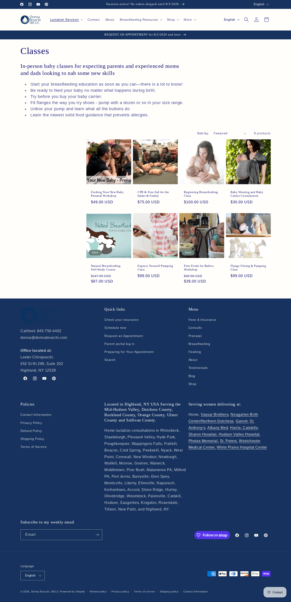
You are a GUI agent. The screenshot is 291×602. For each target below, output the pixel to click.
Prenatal (195, 336)
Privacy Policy (31, 423)
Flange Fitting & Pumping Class (248, 267)
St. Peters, (229, 441)
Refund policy (98, 591)
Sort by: (203, 133)
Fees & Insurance (202, 319)
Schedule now (115, 327)
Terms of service (144, 591)
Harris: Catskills (244, 428)
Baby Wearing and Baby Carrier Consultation (247, 194)
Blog (191, 376)
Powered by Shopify (72, 591)
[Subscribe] (97, 534)
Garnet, (242, 421)
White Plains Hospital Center (242, 447)
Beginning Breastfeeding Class (201, 194)
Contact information (195, 591)
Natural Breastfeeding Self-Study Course (106, 267)
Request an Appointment (123, 336)
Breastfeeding (199, 344)
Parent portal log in (119, 344)
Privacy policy (120, 591)
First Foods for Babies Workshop (199, 267)
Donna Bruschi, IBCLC (45, 591)
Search (109, 360)
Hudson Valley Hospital (239, 434)
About (193, 360)
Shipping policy (169, 591)
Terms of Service (33, 447)
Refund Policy (31, 431)
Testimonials (198, 368)
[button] (66, 19)
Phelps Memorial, (203, 441)
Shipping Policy (32, 439)
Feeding (194, 352)
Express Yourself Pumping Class (155, 267)
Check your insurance (121, 319)
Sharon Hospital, (203, 434)
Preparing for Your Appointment (129, 352)
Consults (195, 327)
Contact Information (35, 414)
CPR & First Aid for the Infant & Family (153, 194)
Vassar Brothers (214, 414)
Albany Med (217, 428)
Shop (192, 384)
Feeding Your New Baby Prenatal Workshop (107, 194)
